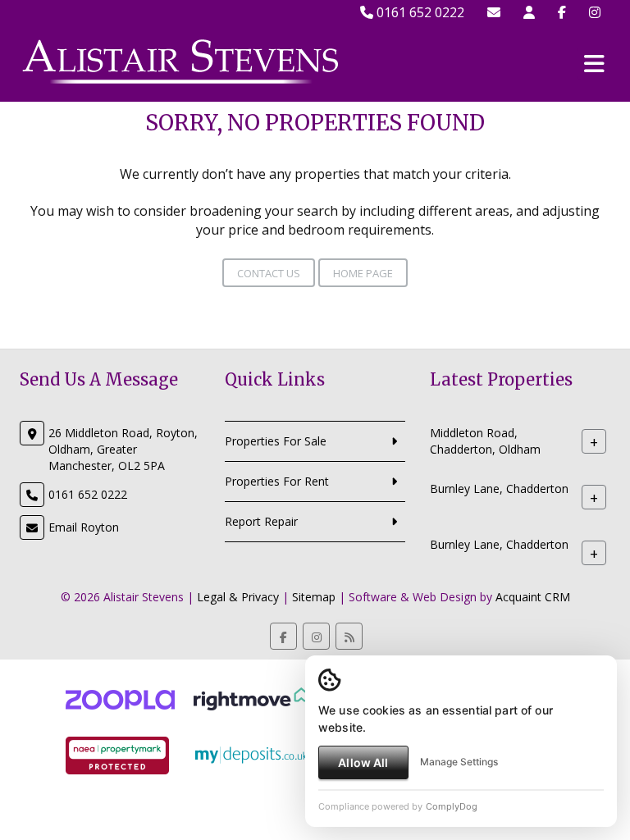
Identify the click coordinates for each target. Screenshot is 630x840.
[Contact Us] (529, 12)
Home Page (363, 273)
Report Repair (261, 521)
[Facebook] (562, 12)
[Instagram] (594, 12)
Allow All (363, 762)
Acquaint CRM (532, 597)
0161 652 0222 (418, 12)
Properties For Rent (277, 481)
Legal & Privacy (238, 597)
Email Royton (83, 527)
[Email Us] (493, 12)
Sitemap (314, 597)
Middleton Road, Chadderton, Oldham (485, 441)
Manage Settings (459, 762)
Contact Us (268, 273)
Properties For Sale (275, 441)
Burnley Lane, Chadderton (499, 488)
